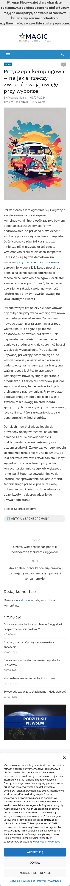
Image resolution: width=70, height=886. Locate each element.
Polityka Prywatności (49, 880)
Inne (8, 64)
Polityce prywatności (47, 841)
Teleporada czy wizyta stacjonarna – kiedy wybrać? (35, 691)
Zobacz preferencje (35, 873)
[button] (64, 758)
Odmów (35, 862)
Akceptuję (35, 852)
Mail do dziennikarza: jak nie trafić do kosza (29, 678)
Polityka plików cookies (22, 880)
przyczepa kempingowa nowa (38, 262)
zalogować (26, 600)
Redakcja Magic (16, 97)
